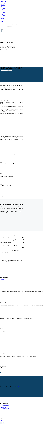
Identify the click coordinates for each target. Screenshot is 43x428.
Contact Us (2, 9)
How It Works (2, 4)
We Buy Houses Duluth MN (4, 409)
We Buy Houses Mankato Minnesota (5, 405)
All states (2, 6)
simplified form (18, 386)
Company (4, 7)
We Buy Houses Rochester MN (4, 406)
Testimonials (4, 8)
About (2, 14)
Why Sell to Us (3, 5)
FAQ (1, 416)
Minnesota (2, 18)
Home (4, 3)
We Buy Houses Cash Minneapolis (5, 408)
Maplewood (2, 21)
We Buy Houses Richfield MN (4, 407)
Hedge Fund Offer (4, 1)
